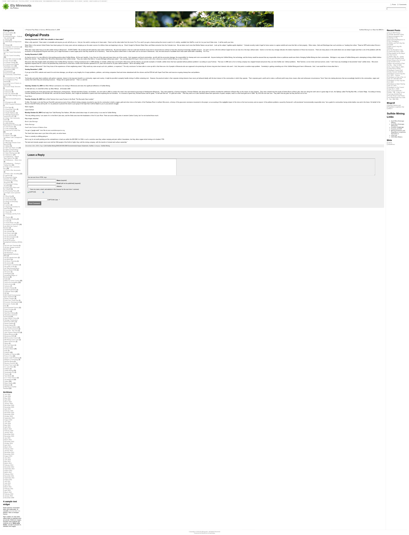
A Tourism (7, 217)
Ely (5, 306)
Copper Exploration (10, 289)
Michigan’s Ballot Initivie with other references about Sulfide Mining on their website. (160, 59)
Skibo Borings (29, 124)
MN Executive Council (11, 338)
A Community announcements (8, 72)
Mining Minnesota (9, 334)
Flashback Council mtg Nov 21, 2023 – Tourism (396, 74)
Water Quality (8, 383)
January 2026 (8, 403)
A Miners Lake (8, 135)
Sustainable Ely (9, 372)
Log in (390, 142)
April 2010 (7, 490)
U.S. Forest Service (10, 378)
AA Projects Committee (11, 265)
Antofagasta (8, 273)
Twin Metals (8, 376)
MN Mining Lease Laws (11, 340)
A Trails (6, 221)
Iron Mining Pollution (10, 327)
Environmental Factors (11, 307)
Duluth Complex (9, 298)
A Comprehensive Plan (11, 78)
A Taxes (6, 212)
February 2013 (8, 465)
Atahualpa (212, 533)
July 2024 (7, 421)
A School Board (9, 200)
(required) (62, 180)
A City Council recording (12, 55)
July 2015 (7, 438)
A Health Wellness (10, 113)
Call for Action (8, 284)
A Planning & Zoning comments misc (10, 178)
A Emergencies (9, 102)
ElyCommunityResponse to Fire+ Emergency (396, 40)
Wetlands (7, 385)
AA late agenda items (11, 257)
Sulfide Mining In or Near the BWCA (371, 30)
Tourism (6, 374)
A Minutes (7, 141)
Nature (6, 343)
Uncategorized (8, 379)
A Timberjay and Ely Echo (12, 214)
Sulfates (6, 368)
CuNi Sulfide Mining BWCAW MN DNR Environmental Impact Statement (66, 146)
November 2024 (9, 414)
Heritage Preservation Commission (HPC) (10, 320)
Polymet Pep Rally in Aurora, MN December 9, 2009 (43, 30)
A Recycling (8, 196)
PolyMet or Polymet (10, 354)
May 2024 (7, 425)
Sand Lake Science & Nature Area (36, 127)
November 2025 (9, 407)
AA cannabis (8, 231)
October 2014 (8, 443)
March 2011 (8, 487)
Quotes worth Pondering (11, 358)
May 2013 (7, 461)
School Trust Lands (10, 365)
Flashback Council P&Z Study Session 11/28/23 (395, 71)
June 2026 (7, 396)
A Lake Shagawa (9, 128)
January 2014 (8, 450)
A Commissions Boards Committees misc (11, 65)
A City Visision (8, 61)
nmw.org (394, 135)
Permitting (7, 347)
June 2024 (7, 423)
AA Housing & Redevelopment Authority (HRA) (11, 254)
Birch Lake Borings (31, 121)
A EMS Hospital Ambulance (12, 104)
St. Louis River (9, 367)
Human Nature (8, 325)
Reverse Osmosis (9, 363)
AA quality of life (9, 266)
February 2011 (8, 488)
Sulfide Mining (8, 370)
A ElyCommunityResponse (12, 99)
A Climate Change (9, 62)
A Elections (7, 92)
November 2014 (9, 441)
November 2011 (9, 476)
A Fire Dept (7, 107)
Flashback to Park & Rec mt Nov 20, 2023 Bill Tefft (397, 78)
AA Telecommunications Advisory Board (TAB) (11, 269)
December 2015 (9, 436)
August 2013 (8, 456)
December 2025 (9, 405)
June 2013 (7, 459)
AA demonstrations (10, 237)
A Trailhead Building (10, 219)
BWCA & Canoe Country (11, 280)
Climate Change (9, 288)
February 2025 (8, 411)
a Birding (7, 40)
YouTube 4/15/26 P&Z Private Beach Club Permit (396, 95)
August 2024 (8, 420)
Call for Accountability (11, 282)
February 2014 (8, 449)
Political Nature (9, 349)
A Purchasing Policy (10, 191)
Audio (6, 279)
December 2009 (9, 497)
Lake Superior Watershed (12, 332)
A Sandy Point (8, 198)
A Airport (7, 34)
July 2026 (7, 394)
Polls (5, 350)
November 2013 (9, 454)
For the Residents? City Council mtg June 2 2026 (395, 50)
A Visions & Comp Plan (11, 224)
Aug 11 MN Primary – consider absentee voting (396, 33)
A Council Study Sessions (12, 86)
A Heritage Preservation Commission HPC (11, 115)
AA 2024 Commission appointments (11, 68)
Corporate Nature (9, 291)
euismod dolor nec (14, 511)
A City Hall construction (11, 59)
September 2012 (9, 469)
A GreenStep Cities (10, 109)
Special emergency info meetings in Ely (395, 37)
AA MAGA (7, 259)
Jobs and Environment (11, 329)
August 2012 (8, 470)
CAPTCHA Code (53, 200)
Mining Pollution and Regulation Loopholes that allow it (396, 107)
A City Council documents (13, 52)
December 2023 (9, 434)
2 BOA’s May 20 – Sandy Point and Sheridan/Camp (396, 57)
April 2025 (7, 409)
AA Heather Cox (9, 251)
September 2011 (9, 478)
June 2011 (7, 483)
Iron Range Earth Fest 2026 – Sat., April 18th (396, 98)
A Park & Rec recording (12, 173)
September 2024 (9, 418)
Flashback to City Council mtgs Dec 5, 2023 (396, 88)
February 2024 (8, 431)
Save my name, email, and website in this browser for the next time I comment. (54, 189)
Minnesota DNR (9, 336)
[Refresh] (43, 192)
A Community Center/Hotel (12, 74)
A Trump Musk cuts (10, 222)
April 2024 (7, 427)
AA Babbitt (7, 229)
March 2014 (8, 447)
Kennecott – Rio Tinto (11, 330)
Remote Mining (9, 361)
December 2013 (9, 452)
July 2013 (7, 458)
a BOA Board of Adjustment (12, 41)
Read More (28, 96)
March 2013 (8, 463)
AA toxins (7, 272)
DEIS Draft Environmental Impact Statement (11, 296)
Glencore (7, 311)
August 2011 (8, 479)
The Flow (137, 42)
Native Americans (9, 341)
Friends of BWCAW (397, 127)
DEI (5, 293)
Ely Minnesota (20, 5)
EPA (26, 75)
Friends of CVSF (396, 129)
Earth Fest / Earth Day (11, 300)
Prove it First (8, 356)
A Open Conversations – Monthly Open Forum (11, 150)
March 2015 (8, 440)
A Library (7, 134)
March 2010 (8, 492)
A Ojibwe (7, 146)
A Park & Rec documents (13, 170)
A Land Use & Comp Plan (12, 130)
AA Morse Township (10, 261)
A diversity (7, 90)
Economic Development (11, 302)
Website (59, 186)
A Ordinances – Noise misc (13, 160)
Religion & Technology (11, 359)
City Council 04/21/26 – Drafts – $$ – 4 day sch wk (396, 91)
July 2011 (7, 481)
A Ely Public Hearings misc (12, 95)
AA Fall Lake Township (11, 245)
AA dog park (8, 239)
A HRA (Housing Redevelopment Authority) (11, 124)
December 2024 (9, 412)
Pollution (7, 352)
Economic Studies (10, 304)
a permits (7, 175)
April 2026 (7, 400)
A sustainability (9, 210)
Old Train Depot (9, 345)
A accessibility (8, 33)
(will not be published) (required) (68, 183)
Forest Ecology (9, 309)
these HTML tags (41, 177)
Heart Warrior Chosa (10, 318)
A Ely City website (10, 93)
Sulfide (91, 146)
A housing (7, 121)
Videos (6, 381)
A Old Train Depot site (11, 148)
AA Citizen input (9, 233)
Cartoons (7, 286)
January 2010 (8, 496)
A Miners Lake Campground (13, 137)
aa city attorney (9, 235)
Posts (394, 4)
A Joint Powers (9, 127)
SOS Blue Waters (396, 137)
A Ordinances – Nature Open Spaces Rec (11, 157)
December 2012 (9, 467)
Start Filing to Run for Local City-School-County (396, 60)
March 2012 (8, 472)
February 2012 (8, 474)
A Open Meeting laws (10, 153)
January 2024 (8, 432)
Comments (402, 4)
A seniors (7, 205)
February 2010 (8, 494)
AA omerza (7, 263)
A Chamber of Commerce (12, 47)
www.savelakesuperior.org (56, 130)
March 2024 (8, 429)
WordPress (391, 144)
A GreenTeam (8, 111)
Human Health (8, 323)
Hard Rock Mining (9, 313)
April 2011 (7, 485)
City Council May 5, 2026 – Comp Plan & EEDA (396, 67)
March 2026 (8, 402)
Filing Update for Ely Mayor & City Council (396, 54)
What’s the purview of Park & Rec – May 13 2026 (396, 64)
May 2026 (7, 398)
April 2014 (7, 445)
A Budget (7, 45)
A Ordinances (8, 155)
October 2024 (8, 416)
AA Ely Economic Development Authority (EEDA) (12, 241)
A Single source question (12, 193)
